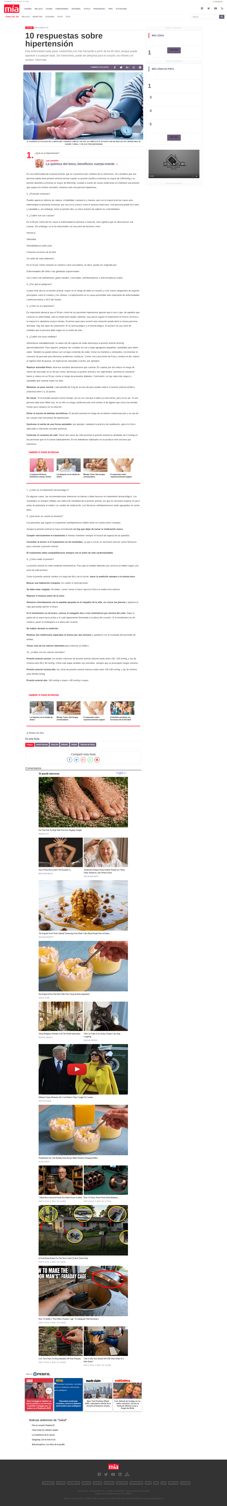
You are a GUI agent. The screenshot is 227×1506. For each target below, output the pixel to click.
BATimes (185, 1483)
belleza (26, 17)
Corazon (54, 745)
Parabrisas (122, 1483)
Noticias (60, 1483)
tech (68, 17)
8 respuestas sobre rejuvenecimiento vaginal (121, 475)
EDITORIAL (76, 9)
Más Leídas (158, 35)
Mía (163, 1483)
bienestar (37, 17)
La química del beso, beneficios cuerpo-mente (80, 164)
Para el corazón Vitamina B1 (43, 1425)
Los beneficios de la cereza (43, 1435)
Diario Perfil (48, 1483)
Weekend (109, 1483)
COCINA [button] (49, 9)
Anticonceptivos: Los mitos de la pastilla (48, 1444)
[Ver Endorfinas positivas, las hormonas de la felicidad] (122, 703)
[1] (174, 41)
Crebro (74, 745)
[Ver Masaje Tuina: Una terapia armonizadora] (69, 703)
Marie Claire (73, 1483)
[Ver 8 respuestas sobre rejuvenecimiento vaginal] (95, 703)
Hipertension (42, 745)
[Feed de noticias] (120, 1474)
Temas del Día (12, 17)
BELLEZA (39, 9)
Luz (156, 1483)
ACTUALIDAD (121, 9)
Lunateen (173, 1483)
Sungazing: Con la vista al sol (43, 1439)
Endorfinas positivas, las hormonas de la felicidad (120, 718)
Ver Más (174, 50)
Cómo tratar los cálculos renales (45, 1430)
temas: (30, 745)
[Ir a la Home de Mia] (113, 1467)
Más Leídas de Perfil (163, 69)
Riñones (64, 745)
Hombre (97, 1483)
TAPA (110, 9)
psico (60, 17)
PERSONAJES (99, 9)
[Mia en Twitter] (106, 1474)
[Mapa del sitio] (127, 1474)
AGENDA (28, 9)
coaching (49, 17)
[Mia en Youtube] (113, 1474)
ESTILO (87, 9)
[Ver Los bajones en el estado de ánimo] (42, 703)
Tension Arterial (87, 745)
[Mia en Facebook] (99, 1474)
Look (148, 1483)
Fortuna (86, 1483)
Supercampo (136, 1483)
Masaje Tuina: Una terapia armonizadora (94, 475)
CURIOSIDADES (61, 9)
